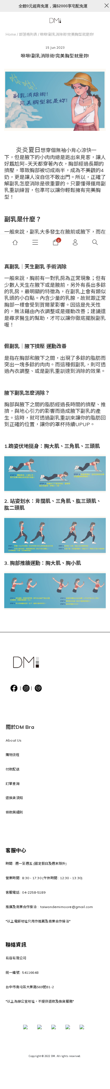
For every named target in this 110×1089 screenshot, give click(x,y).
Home (11, 34)
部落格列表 (28, 34)
